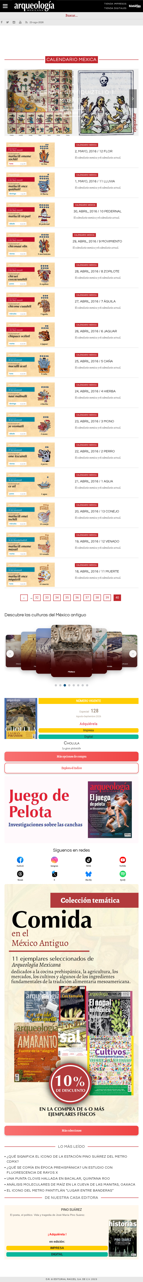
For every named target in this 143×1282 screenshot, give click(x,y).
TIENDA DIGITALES (115, 9)
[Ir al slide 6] (78, 685)
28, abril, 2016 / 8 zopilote (97, 271)
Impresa (88, 730)
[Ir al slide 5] (74, 685)
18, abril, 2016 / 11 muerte (97, 571)
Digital (88, 736)
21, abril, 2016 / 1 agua (94, 481)
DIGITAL (57, 1254)
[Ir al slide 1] (56, 685)
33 (47, 597)
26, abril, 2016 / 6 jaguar (96, 331)
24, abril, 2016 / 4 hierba (95, 391)
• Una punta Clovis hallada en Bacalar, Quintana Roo (57, 1178)
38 (97, 597)
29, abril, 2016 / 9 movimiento (97, 241)
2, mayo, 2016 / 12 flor (93, 151)
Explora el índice (71, 768)
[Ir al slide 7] (83, 685)
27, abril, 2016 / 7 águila (95, 301)
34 (57, 597)
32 (37, 597)
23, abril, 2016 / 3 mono (94, 421)
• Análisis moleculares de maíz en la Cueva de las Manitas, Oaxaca (69, 1184)
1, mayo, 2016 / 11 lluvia (95, 181)
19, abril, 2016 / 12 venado (97, 541)
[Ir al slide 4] (69, 685)
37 (87, 597)
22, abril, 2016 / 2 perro (95, 451)
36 (77, 597)
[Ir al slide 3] (64, 685)
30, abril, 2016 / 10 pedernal (98, 211)
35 (67, 597)
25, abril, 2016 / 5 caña (94, 361)
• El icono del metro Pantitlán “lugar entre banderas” (59, 1190)
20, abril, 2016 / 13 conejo (97, 511)
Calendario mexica (86, 145)
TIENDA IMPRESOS (115, 4)
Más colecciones (71, 1131)
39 (107, 597)
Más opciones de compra (71, 756)
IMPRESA (57, 1248)
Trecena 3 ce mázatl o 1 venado (71, 96)
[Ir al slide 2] (60, 685)
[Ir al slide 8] (87, 685)
